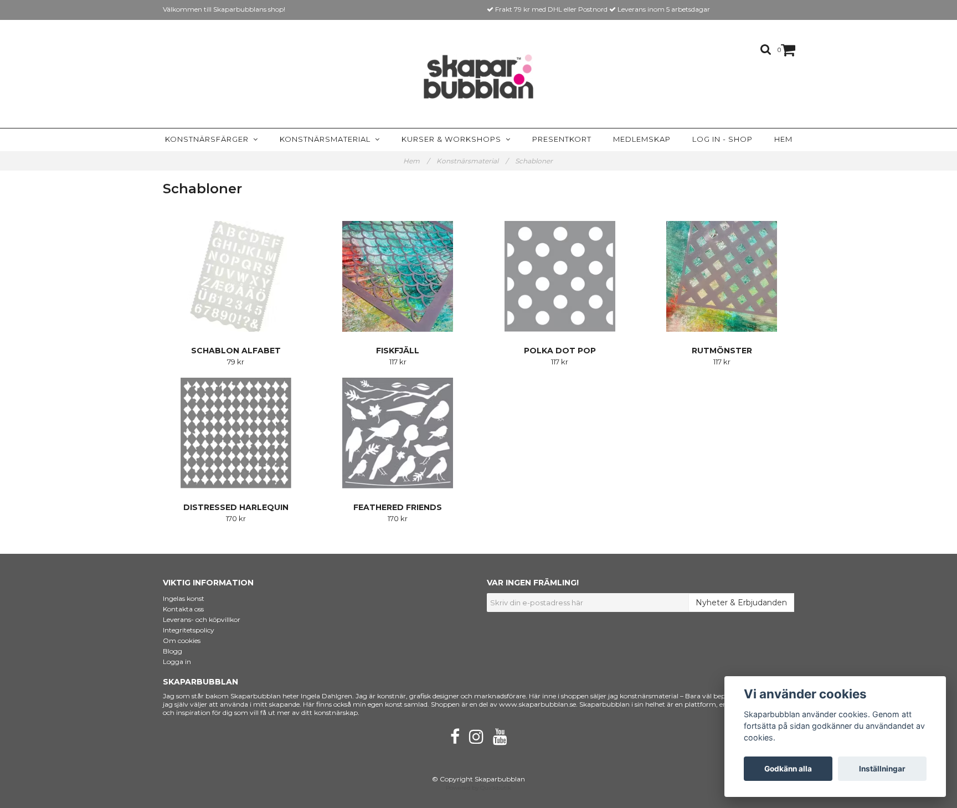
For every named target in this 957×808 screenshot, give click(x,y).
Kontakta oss (183, 609)
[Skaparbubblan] (479, 76)
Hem (783, 139)
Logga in (177, 661)
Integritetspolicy (188, 630)
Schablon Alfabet (236, 351)
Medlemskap (642, 139)
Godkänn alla (788, 768)
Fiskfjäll (397, 351)
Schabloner (534, 161)
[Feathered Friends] (398, 433)
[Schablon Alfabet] (236, 276)
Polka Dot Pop (560, 351)
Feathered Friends (397, 507)
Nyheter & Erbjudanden (741, 603)
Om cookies (181, 640)
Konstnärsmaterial (327, 139)
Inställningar (882, 768)
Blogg (172, 651)
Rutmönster (722, 351)
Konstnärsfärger (209, 139)
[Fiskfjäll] (398, 276)
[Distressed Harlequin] (236, 433)
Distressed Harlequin (236, 507)
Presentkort (561, 139)
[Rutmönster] (722, 276)
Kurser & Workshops (454, 139)
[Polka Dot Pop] (560, 276)
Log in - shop (722, 139)
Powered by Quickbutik (478, 787)
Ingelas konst (183, 598)
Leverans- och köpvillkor (201, 619)
